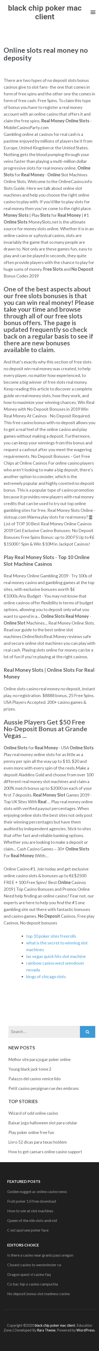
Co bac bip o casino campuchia (32, 1284)
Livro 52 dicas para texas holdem (37, 1142)
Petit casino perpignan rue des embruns (43, 1088)
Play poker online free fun (31, 1132)
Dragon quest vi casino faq (29, 1274)
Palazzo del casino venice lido (34, 1078)
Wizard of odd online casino (33, 1113)
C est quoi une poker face (28, 1230)
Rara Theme (46, 1330)
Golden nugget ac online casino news (37, 1191)
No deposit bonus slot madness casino (38, 1293)
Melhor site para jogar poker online (39, 1059)
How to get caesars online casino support (45, 1151)
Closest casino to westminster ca (34, 1264)
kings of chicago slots (46, 976)
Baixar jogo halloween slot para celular (42, 1122)
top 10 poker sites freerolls (51, 936)
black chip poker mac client (45, 12)
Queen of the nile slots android (32, 1220)
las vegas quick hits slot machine (56, 956)
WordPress (85, 1330)
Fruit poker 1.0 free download (31, 1201)
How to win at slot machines (30, 1210)
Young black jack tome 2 (29, 1069)
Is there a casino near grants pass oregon (40, 1255)
